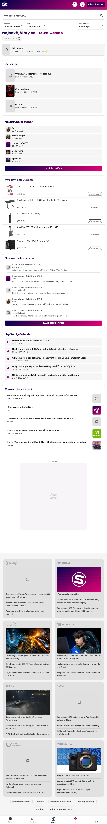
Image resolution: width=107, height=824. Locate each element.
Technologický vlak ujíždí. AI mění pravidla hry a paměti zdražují (27, 657)
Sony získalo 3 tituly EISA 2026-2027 (74, 776)
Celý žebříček (53, 168)
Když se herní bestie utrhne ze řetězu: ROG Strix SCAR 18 (27, 674)
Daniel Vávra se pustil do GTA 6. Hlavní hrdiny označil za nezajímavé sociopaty (48, 442)
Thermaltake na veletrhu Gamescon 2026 (24, 793)
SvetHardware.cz (14, 398)
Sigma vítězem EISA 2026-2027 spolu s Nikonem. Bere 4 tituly (75, 791)
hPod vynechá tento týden (20, 407)
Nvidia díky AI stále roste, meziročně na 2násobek (33, 430)
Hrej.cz (10, 410)
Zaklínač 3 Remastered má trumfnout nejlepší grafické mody (77, 732)
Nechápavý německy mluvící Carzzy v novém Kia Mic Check (78, 665)
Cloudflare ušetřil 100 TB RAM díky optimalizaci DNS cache (28, 665)
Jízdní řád (11, 64)
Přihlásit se (96, 4)
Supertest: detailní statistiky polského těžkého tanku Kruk (27, 727)
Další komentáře (54, 323)
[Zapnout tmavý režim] (82, 4)
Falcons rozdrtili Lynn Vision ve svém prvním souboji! (26, 612)
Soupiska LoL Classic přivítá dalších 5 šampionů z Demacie (79, 674)
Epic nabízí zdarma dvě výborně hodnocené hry (78, 726)
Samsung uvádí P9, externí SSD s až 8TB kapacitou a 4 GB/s (75, 782)
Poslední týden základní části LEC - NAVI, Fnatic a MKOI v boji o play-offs (79, 657)
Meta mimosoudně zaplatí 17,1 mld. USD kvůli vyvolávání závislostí (42, 396)
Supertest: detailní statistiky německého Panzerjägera (24, 718)
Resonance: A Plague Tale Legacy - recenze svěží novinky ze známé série (28, 595)
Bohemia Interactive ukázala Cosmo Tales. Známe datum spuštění (25, 604)
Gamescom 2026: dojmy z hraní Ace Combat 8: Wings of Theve (40, 419)
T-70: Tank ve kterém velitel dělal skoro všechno (27, 734)
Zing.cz (10, 422)
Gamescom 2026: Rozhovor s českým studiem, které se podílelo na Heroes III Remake (78, 609)
